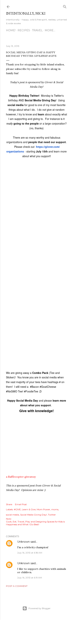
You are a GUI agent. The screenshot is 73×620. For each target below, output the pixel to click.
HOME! (11, 30)
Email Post (21, 504)
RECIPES (24, 30)
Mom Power (43, 509)
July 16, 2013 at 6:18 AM (29, 552)
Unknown (23, 541)
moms (54, 509)
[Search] (65, 6)
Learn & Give (29, 509)
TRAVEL (37, 30)
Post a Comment (17, 586)
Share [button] (9, 504)
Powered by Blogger (39, 608)
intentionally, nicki (25, 13)
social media (12, 514)
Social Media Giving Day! (33, 514)
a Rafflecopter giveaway (21, 476)
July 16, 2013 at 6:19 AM (29, 577)
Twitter (52, 514)
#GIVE (17, 509)
